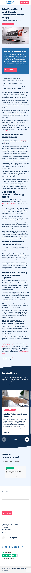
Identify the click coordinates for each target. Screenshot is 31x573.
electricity (23, 56)
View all (7, 385)
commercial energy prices (8, 203)
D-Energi (8, 131)
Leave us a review (7, 561)
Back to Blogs (7, 359)
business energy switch (11, 59)
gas (7, 58)
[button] (3, 2)
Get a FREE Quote (10, 70)
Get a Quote (24, 2)
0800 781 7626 (11, 538)
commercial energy (17, 96)
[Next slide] (27, 439)
